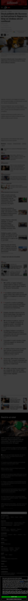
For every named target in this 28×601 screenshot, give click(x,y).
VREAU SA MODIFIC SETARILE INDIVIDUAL (14, 599)
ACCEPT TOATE (14, 596)
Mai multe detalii (22, 581)
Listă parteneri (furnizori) (5, 594)
